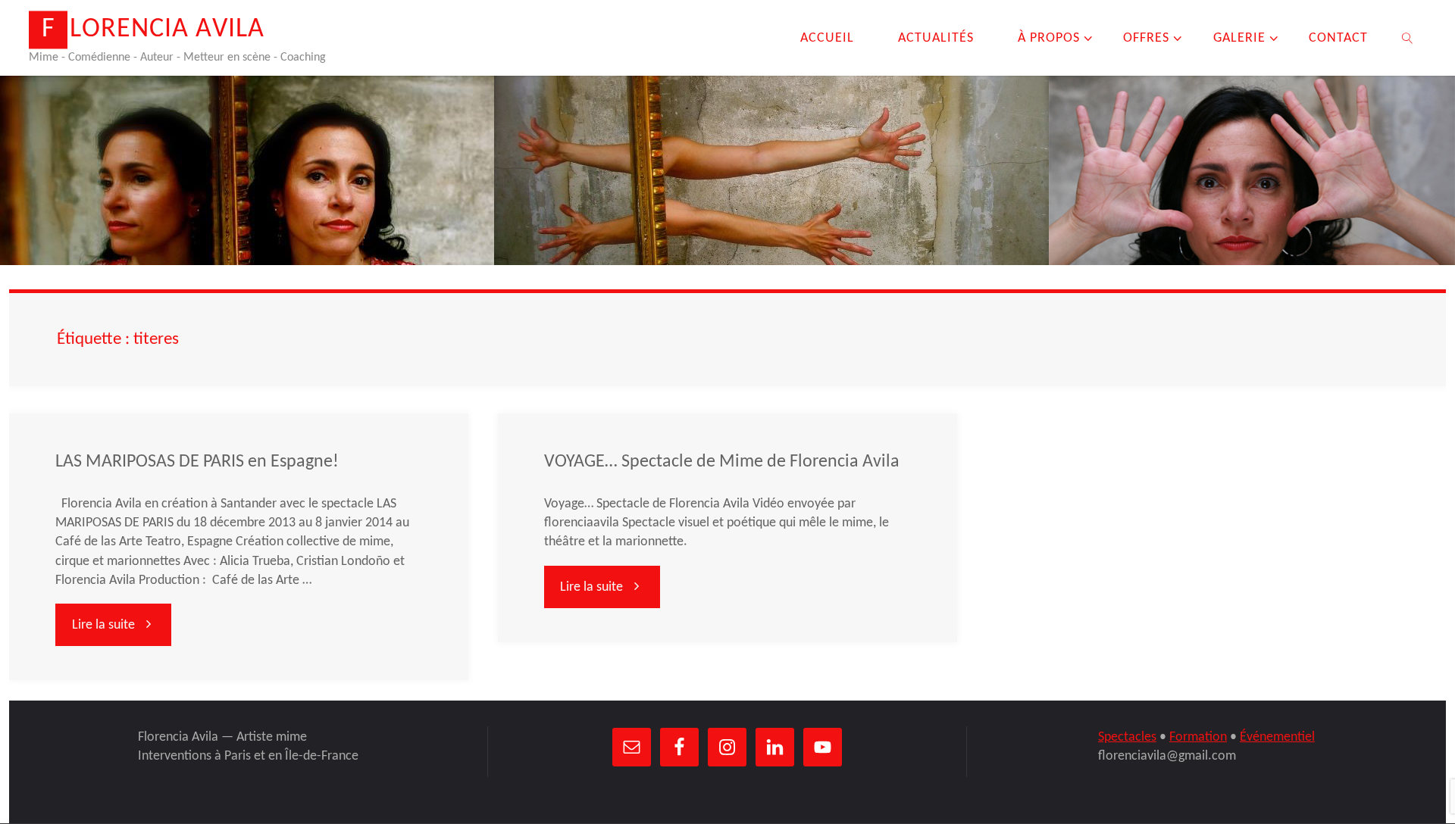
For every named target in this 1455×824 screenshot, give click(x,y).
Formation (1198, 737)
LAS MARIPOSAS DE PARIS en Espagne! (197, 462)
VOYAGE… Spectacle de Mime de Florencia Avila (722, 462)
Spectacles (1127, 737)
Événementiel (1277, 737)
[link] (1407, 38)
